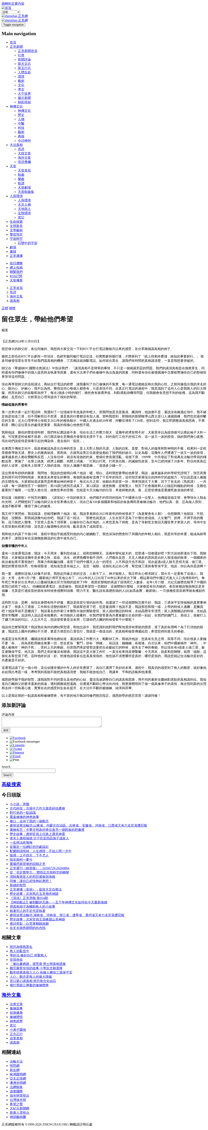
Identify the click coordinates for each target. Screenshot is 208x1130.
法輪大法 (16, 1061)
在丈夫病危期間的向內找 (28, 928)
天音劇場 (24, 187)
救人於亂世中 (19, 951)
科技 (21, 127)
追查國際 (16, 1091)
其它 (21, 217)
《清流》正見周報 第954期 (29, 898)
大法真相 (16, 145)
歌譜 (21, 183)
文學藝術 (16, 230)
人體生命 (24, 72)
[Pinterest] (17, 752)
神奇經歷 (16, 1021)
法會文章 (16, 1004)
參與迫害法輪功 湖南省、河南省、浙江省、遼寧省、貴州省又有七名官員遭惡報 (67, 915)
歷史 (21, 115)
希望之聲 (16, 1104)
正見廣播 (16, 256)
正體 (5, 308)
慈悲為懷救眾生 (21, 947)
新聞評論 (24, 59)
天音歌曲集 (26, 191)
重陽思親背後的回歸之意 (28, 864)
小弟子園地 (18, 1029)
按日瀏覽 (16, 263)
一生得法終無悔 (21, 842)
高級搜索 (11, 784)
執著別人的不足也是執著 (28, 911)
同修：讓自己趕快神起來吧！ (31, 881)
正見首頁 (16, 288)
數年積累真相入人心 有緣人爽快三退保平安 (41, 972)
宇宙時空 (16, 238)
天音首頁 (24, 170)
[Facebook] (18, 738)
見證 (21, 149)
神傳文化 (16, 106)
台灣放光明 (18, 1100)
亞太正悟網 (18, 1078)
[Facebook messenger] (25, 741)
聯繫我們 (16, 272)
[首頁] (6, 8)
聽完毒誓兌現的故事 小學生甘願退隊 (36, 968)
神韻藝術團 (18, 1117)
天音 (13, 166)
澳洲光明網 (18, 1082)
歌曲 (21, 174)
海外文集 (24, 157)
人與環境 (16, 196)
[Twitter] (16, 749)
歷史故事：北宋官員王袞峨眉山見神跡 (37, 919)
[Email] (15, 756)
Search (6, 766)
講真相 (15, 300)
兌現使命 (16, 959)
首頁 (13, 42)
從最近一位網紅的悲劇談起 (29, 847)
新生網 (15, 1070)
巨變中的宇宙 (27, 243)
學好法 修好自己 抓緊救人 (28, 955)
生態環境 (24, 213)
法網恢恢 (16, 1087)
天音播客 (16, 280)
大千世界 (24, 93)
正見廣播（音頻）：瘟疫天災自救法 (36, 889)
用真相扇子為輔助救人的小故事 (32, 906)
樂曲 (21, 179)
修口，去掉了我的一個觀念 (29, 821)
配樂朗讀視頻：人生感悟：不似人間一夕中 (41, 851)
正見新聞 (16, 46)
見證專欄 (24, 162)
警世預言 (16, 234)
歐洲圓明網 (18, 1074)
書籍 (13, 251)
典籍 (21, 136)
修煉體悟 (16, 1017)
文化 (21, 85)
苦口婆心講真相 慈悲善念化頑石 (33, 981)
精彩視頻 (24, 102)
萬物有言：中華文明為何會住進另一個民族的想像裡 (47, 829)
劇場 (13, 247)
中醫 (21, 123)
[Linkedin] (17, 745)
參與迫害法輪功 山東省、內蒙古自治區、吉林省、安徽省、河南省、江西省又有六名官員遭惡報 (78, 825)
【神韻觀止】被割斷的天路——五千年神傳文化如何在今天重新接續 (58, 902)
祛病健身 (16, 1012)
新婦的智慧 (18, 885)
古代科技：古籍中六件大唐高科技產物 (37, 808)
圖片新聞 (24, 98)
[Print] (14, 760)
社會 (21, 55)
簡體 (12, 308)
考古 (21, 89)
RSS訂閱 (16, 276)
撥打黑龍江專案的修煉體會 (29, 985)
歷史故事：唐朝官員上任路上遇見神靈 (37, 834)
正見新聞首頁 (27, 51)
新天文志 (24, 63)
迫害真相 (16, 1038)
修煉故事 (16, 1008)
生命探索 (16, 221)
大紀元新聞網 (19, 1108)
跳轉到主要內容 (13, 3)
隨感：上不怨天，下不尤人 (29, 855)
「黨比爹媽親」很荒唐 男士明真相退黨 (38, 964)
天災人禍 (24, 204)
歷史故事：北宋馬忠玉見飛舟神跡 (34, 893)
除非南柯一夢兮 (21, 859)
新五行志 (24, 68)
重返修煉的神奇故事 (24, 817)
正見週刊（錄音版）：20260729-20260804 (39, 868)
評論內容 (8, 714)
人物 (21, 119)
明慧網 (15, 1065)
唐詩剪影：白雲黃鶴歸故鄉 (29, 923)
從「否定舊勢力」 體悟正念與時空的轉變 (39, 872)
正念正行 (16, 1034)
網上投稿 (16, 267)
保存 (6, 730)
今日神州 (24, 140)
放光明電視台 (19, 1095)
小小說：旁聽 (19, 804)
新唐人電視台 (19, 1112)
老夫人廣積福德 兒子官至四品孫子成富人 (39, 838)
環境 (21, 76)
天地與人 (24, 209)
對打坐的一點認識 (23, 812)
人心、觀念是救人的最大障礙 (31, 976)
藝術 (21, 81)
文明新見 (16, 226)
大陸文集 (24, 153)
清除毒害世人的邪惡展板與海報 (32, 876)
